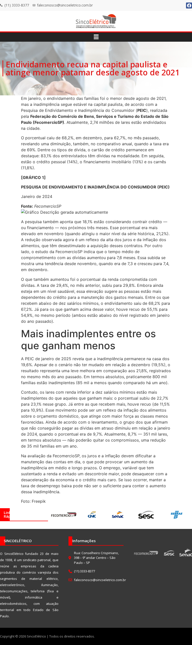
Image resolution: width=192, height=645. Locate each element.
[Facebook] (189, 5)
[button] (96, 37)
